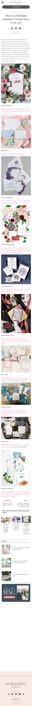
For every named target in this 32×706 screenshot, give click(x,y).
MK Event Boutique (6, 290)
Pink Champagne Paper (7, 378)
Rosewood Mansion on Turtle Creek (20, 445)
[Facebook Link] (12, 694)
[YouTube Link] (20, 694)
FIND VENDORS (16, 7)
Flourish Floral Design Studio (21, 111)
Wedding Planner (16, 572)
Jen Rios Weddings (18, 410)
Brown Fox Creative (6, 109)
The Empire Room (15, 203)
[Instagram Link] (9, 694)
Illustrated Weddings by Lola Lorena (11, 201)
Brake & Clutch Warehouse (17, 412)
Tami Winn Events (7, 447)
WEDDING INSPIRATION (16, 703)
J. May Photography (18, 290)
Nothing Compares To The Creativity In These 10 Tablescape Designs (23, 504)
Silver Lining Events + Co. (20, 248)
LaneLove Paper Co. (6, 248)
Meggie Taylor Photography (17, 154)
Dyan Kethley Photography (8, 250)
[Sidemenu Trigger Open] (2, 2)
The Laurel (13, 496)
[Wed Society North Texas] (16, 3)
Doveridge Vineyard (6, 113)
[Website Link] (16, 688)
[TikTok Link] (23, 694)
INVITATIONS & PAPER (16, 12)
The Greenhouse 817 (16, 341)
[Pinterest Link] (16, 694)
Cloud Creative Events (19, 109)
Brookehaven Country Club (22, 378)
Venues (14, 558)
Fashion (14, 545)
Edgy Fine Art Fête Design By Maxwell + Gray (7, 504)
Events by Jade (14, 338)
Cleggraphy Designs (6, 410)
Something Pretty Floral (15, 252)
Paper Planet (4, 154)
